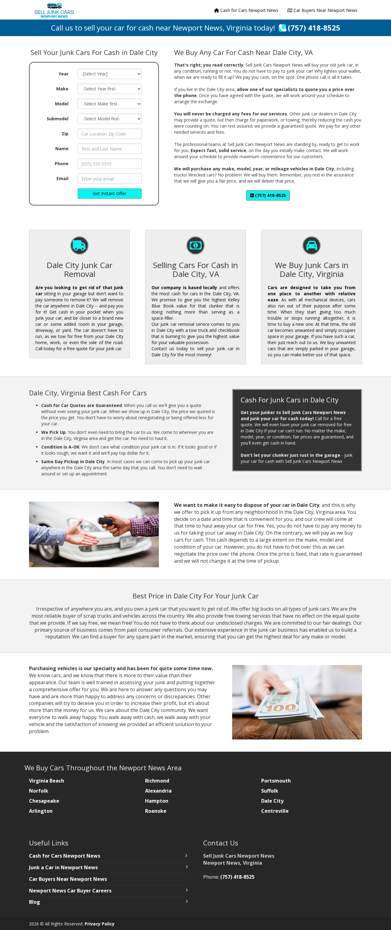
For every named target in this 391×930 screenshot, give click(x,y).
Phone (61, 163)
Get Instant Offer (109, 193)
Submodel (57, 119)
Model (61, 104)
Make (62, 89)
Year (63, 74)
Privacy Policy (100, 924)
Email (62, 178)
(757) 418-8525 (314, 28)
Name (61, 148)
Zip (65, 133)
